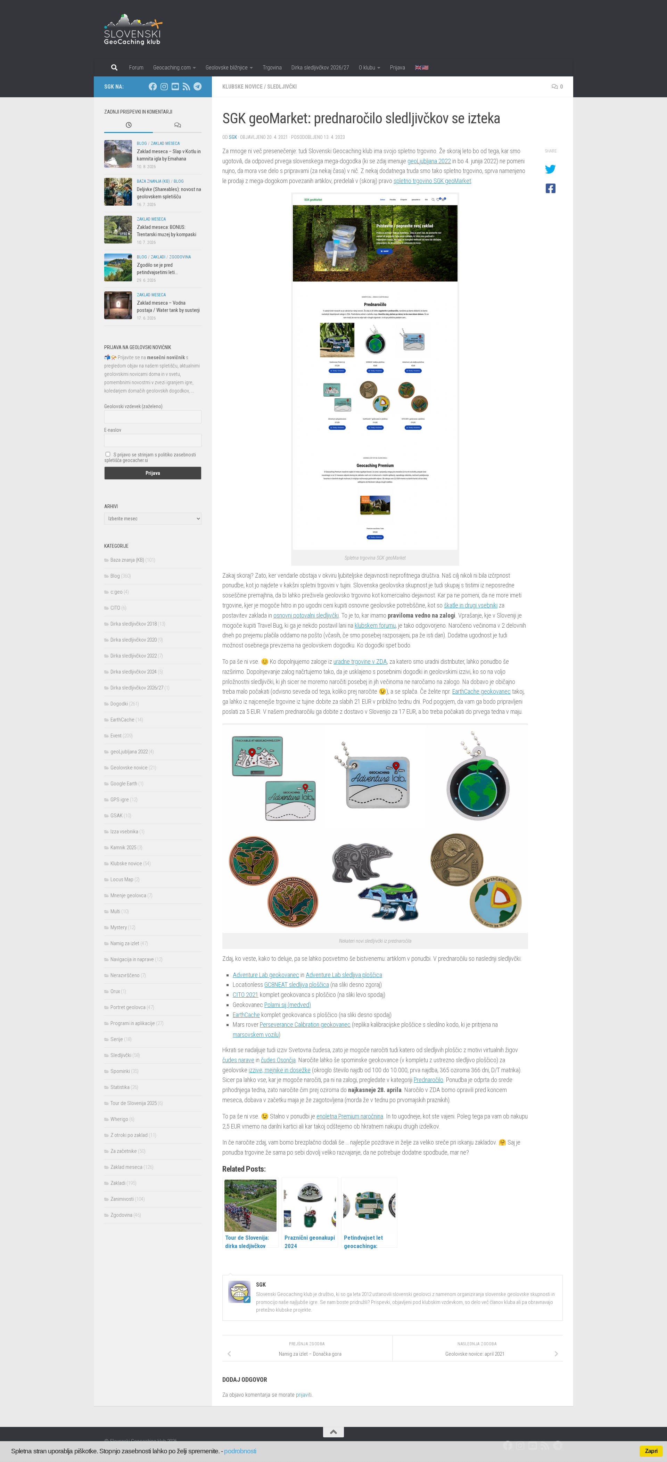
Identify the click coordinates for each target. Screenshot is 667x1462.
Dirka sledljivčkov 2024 (133, 672)
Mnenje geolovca (128, 895)
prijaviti (304, 1394)
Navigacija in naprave (132, 959)
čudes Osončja (278, 1060)
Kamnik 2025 (123, 847)
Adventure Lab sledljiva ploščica (344, 974)
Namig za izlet (124, 943)
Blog (142, 143)
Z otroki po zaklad (129, 1135)
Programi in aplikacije (132, 1023)
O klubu (367, 67)
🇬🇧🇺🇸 (422, 67)
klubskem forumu (375, 625)
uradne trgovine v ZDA (360, 661)
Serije (116, 1039)
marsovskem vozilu (256, 1034)
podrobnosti (240, 1451)
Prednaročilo (428, 1079)
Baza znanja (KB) (153, 181)
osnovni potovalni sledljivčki (306, 615)
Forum (136, 67)
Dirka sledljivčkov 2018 (133, 624)
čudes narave (238, 1060)
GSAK (116, 815)
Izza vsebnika (124, 831)
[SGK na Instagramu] (164, 86)
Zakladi (158, 257)
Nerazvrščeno (125, 975)
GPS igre (119, 799)
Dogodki (119, 704)
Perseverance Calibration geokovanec (305, 1024)
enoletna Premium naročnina (349, 1116)
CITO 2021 (245, 994)
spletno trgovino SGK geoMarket (432, 180)
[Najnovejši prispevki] (128, 125)
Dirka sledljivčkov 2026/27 (320, 67)
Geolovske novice (129, 768)
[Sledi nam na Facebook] (153, 86)
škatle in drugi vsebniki (470, 605)
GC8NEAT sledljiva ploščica (296, 984)
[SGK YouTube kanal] (175, 86)
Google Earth (123, 783)
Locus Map (121, 879)
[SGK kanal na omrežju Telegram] (197, 86)
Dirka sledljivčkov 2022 (133, 656)
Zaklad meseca (165, 143)
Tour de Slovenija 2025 (133, 1103)
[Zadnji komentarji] (177, 125)
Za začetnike (123, 1151)
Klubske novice (242, 86)
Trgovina (272, 67)
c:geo (116, 592)
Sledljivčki (282, 86)
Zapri (651, 1451)
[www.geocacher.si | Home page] (140, 29)
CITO (115, 608)
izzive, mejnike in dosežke (280, 1070)
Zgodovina (180, 257)
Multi (115, 911)
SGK (233, 137)
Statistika (120, 1087)
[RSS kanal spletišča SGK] (186, 86)
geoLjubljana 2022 (429, 161)
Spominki (120, 1071)
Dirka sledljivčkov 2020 (133, 640)
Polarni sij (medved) (287, 1004)
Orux (115, 991)
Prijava (397, 67)
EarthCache (246, 1014)
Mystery (118, 927)
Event (116, 736)
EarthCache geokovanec (481, 691)
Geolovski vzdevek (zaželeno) (133, 406)
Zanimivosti (122, 1199)
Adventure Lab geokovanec (266, 974)
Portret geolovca (128, 1007)
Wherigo (119, 1119)
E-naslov (112, 430)
